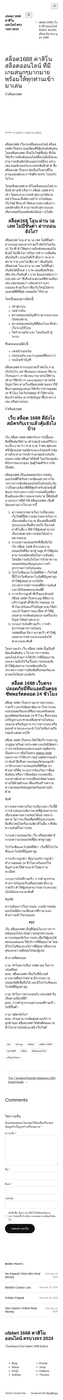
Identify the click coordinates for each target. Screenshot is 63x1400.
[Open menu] (54, 6)
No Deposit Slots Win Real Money (22, 1275)
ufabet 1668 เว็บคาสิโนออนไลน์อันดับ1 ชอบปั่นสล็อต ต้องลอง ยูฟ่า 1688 (48, 30)
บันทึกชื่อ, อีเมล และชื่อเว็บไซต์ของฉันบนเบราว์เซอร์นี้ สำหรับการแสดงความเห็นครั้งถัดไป (31, 1216)
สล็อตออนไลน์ (39, 1051)
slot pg (18, 1044)
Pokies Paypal (14, 1297)
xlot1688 (11, 1051)
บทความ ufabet (33, 132)
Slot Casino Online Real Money (21, 1310)
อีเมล (8, 1184)
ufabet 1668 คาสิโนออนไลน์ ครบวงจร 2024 (29, 1335)
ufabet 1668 (45, 1044)
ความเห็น (10, 1133)
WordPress (52, 1393)
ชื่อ (7, 1169)
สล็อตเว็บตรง (13, 1057)
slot (9, 1044)
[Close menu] (28, 15)
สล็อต (24, 1051)
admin (19, 132)
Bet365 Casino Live (18, 1287)
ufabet (31, 1044)
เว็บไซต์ (9, 1198)
